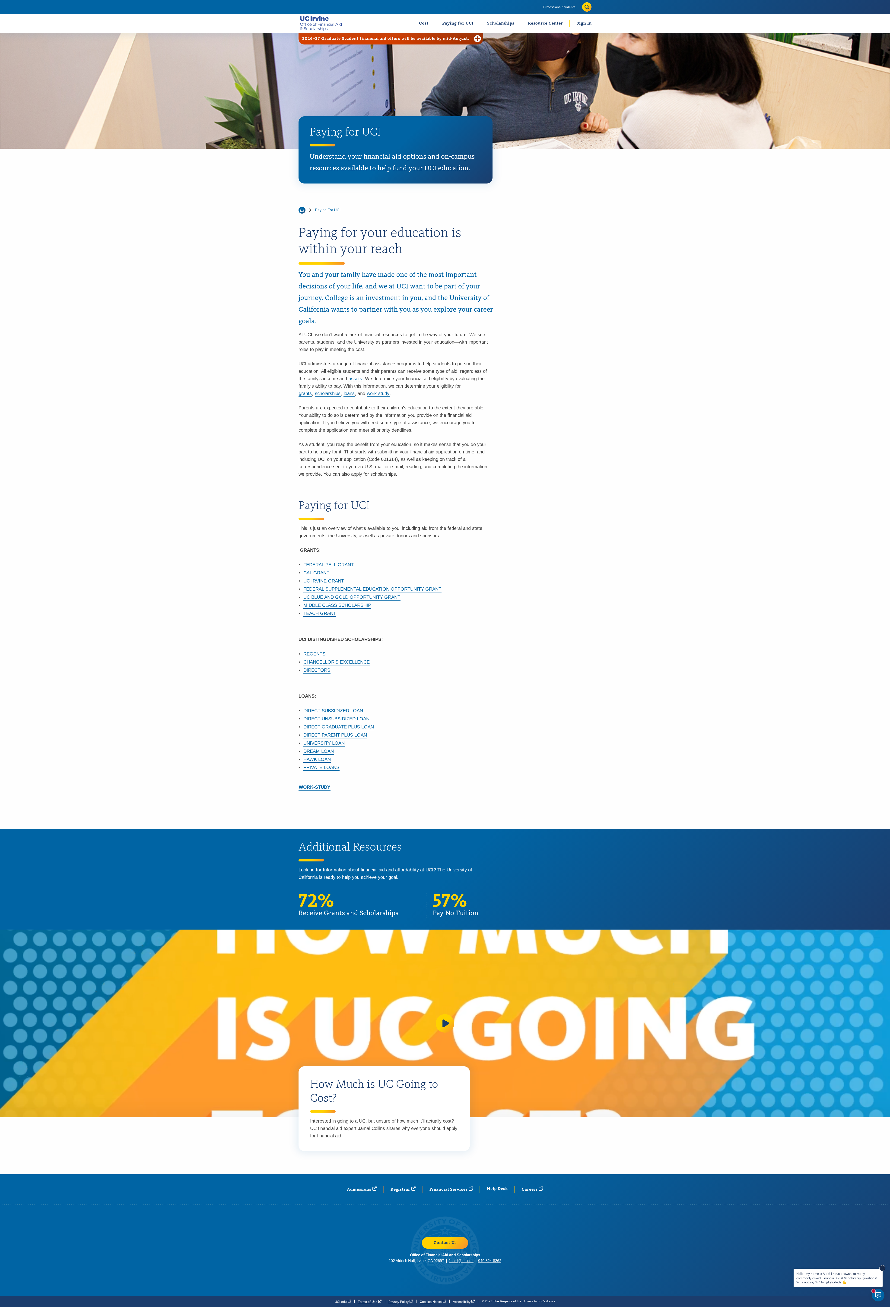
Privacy (399, 1301)
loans (349, 393)
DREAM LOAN (318, 751)
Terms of (368, 1301)
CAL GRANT (316, 572)
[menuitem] (559, 7)
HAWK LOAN (317, 759)
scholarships (327, 393)
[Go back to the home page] (302, 210)
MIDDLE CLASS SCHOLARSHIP (337, 605)
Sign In (584, 23)
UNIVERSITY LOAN (324, 743)
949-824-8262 (489, 1261)
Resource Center (545, 23)
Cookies (431, 1301)
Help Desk (497, 1189)
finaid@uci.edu (461, 1261)
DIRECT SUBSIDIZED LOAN (333, 710)
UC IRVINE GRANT (323, 580)
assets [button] (355, 378)
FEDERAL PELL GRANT (328, 564)
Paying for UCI (458, 23)
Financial (449, 1189)
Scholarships (500, 23)
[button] (445, 1023)
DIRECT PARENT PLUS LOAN (335, 734)
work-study (378, 393)
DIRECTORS (316, 670)
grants (305, 393)
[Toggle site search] (586, 7)
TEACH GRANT (319, 613)
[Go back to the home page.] (323, 23)
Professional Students (559, 7)
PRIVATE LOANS (321, 767)
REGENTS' (315, 653)
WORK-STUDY (314, 787)
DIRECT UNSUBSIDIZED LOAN (336, 718)
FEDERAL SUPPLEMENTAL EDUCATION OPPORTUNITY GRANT (372, 589)
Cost (424, 23)
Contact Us (445, 1243)
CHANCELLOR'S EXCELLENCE (336, 662)
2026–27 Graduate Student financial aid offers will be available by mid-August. (385, 39)
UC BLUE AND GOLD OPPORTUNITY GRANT (351, 597)
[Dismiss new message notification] (882, 1268)
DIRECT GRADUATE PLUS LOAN (338, 726)
